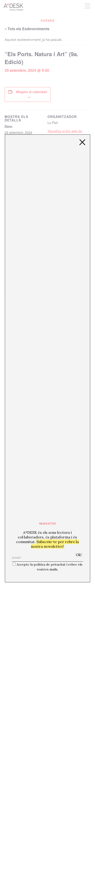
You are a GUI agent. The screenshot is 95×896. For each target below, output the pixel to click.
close (82, 142)
